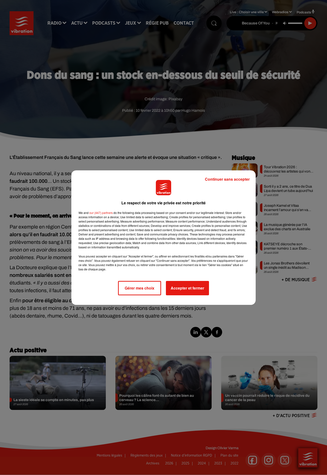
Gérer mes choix (139, 288)
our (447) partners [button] (101, 213)
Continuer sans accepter (227, 179)
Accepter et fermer (187, 288)
